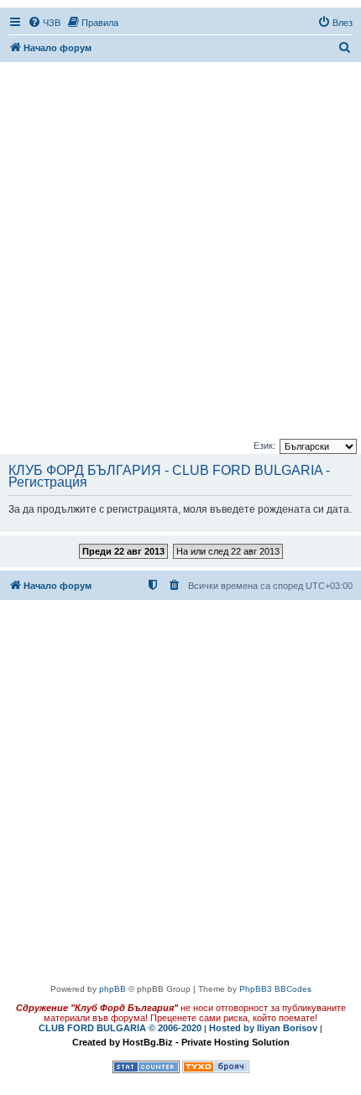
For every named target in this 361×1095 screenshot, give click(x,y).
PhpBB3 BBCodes (275, 988)
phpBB (112, 988)
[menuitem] (44, 23)
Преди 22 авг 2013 (123, 551)
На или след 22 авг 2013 (228, 551)
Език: (264, 446)
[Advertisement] (180, 251)
